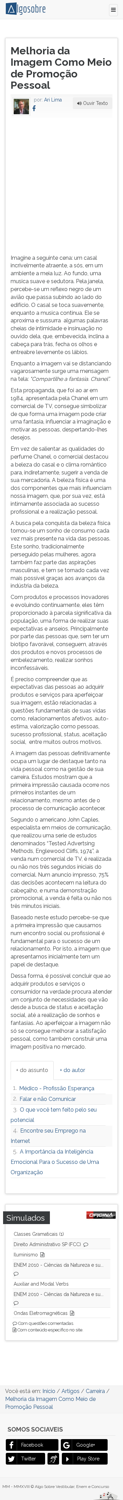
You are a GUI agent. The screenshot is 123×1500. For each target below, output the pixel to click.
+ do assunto (32, 1070)
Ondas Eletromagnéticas (41, 1313)
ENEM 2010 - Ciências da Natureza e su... (59, 1265)
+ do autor (72, 1070)
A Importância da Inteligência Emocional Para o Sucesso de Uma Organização (55, 1162)
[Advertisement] (61, 185)
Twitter (28, 1458)
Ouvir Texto (95, 103)
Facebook (32, 1445)
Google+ (85, 1445)
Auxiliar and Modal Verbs (41, 1284)
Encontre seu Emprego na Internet (48, 1135)
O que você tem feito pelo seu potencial (54, 1114)
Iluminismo (26, 1254)
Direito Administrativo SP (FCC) (47, 1244)
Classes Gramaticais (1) (39, 1234)
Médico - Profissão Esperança (56, 1088)
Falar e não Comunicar (47, 1099)
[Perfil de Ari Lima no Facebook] (34, 108)
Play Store (88, 1458)
